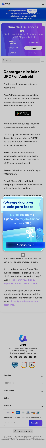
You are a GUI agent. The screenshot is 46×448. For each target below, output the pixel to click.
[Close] (23, 255)
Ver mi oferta (24, 245)
